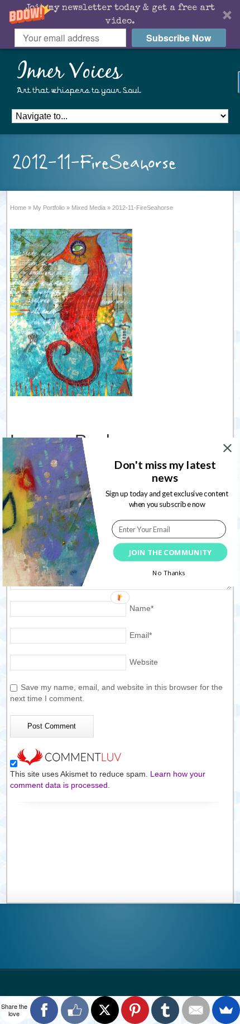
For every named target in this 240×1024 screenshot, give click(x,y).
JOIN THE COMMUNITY (170, 552)
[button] (164, 471)
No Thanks (168, 572)
